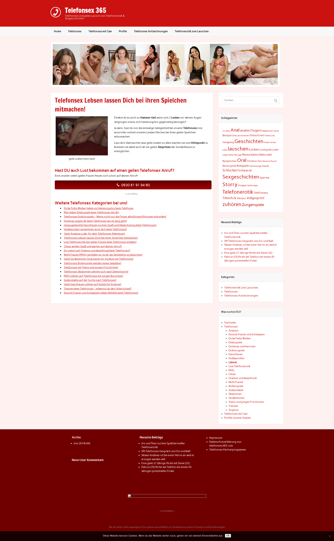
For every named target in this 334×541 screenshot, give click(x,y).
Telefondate (252, 185)
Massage (237, 155)
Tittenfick (229, 198)
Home (57, 31)
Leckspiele (266, 149)
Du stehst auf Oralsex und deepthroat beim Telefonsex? (97, 250)
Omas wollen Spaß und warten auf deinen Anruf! (93, 246)
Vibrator (241, 198)
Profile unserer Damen (237, 417)
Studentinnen (237, 398)
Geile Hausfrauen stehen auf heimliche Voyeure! (92, 284)
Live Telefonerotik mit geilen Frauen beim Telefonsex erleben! (100, 242)
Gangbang (228, 142)
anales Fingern (251, 130)
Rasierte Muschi (270, 161)
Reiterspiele (229, 165)
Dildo (234, 136)
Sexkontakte (236, 390)
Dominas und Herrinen (242, 346)
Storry (229, 184)
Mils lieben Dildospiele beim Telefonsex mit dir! (91, 212)
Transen (233, 406)
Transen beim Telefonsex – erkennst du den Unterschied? (97, 288)
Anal (235, 130)
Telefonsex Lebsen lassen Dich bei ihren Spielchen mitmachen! (101, 237)
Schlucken (230, 170)
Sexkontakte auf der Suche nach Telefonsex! (90, 280)
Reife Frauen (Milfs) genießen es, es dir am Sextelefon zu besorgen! (103, 254)
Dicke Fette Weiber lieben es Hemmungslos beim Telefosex (98, 208)
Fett (262, 135)
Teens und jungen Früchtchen (246, 402)
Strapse (242, 185)
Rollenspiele (236, 386)
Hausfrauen (236, 354)
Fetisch (254, 135)
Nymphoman (229, 161)
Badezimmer (268, 131)
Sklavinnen (235, 394)
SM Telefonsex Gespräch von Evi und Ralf (248, 241)
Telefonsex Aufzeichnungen (151, 31)
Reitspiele (243, 165)
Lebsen (233, 362)
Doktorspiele (237, 350)
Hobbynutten (236, 358)
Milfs (231, 370)
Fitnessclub (270, 136)
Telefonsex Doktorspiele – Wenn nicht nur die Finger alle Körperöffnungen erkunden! (115, 216)
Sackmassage (255, 166)
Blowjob (227, 135)
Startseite (230, 322)
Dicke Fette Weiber (240, 338)
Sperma (264, 177)
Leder (275, 149)
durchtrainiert (243, 136)
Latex (224, 150)
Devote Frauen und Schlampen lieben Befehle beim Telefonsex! (101, 292)
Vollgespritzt (255, 198)
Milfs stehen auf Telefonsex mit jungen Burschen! (93, 276)
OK (228, 535)
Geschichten (249, 141)
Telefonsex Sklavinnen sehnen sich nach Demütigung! (96, 271)
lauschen (238, 149)
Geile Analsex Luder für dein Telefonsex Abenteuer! (94, 233)
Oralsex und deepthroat (243, 378)
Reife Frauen (236, 382)
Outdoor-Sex (254, 161)
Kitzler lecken (270, 142)
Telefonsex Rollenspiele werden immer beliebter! (92, 263)
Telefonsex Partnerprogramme (227, 449)
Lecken (254, 149)
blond (276, 131)
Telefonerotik (237, 192)
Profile (123, 31)
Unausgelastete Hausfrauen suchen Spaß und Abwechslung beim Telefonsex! (110, 225)
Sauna (265, 165)
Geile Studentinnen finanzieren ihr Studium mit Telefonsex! (98, 258)
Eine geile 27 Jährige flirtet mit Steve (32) (248, 252)
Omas (232, 374)
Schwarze (245, 170)
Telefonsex (74, 31)
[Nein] (329, 536)
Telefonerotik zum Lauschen (192, 31)
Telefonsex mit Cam (100, 31)
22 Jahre (226, 131)
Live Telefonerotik (239, 366)
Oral (241, 160)
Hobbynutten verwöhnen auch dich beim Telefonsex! (95, 229)
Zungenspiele (253, 205)
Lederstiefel (227, 155)
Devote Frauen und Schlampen (247, 334)
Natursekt (265, 154)
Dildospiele (235, 342)
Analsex (233, 330)
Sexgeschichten (240, 177)
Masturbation (250, 154)
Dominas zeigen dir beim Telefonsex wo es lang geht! (95, 221)
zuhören (231, 204)
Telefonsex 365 (85, 10)
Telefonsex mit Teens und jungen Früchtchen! (91, 267)
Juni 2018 (79, 443)
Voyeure (233, 410)
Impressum (215, 437)
